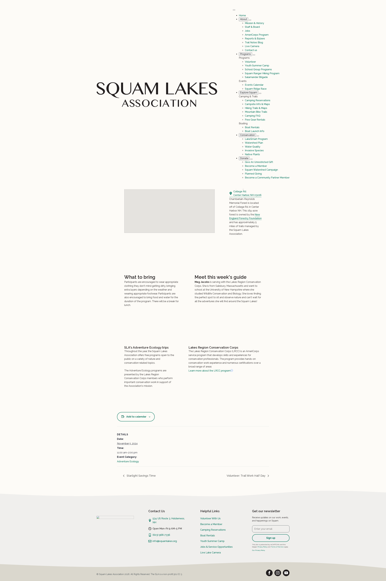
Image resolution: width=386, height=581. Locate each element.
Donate (244, 158)
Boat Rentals (207, 535)
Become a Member (211, 524)
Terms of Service (277, 547)
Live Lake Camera (210, 552)
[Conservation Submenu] (258, 135)
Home (242, 15)
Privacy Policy (262, 547)
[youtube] (286, 573)
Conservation (247, 135)
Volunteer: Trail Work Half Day (246, 475)
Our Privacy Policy (258, 550)
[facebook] (269, 573)
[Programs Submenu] (254, 54)
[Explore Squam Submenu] (260, 93)
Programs (245, 54)
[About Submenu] (250, 20)
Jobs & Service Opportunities (216, 546)
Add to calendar (136, 416)
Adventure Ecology (128, 461)
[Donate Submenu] (251, 159)
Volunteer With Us (210, 518)
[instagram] (277, 573)
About (243, 19)
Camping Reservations (213, 529)
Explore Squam (248, 92)
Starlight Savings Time (141, 475)
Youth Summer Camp (212, 541)
